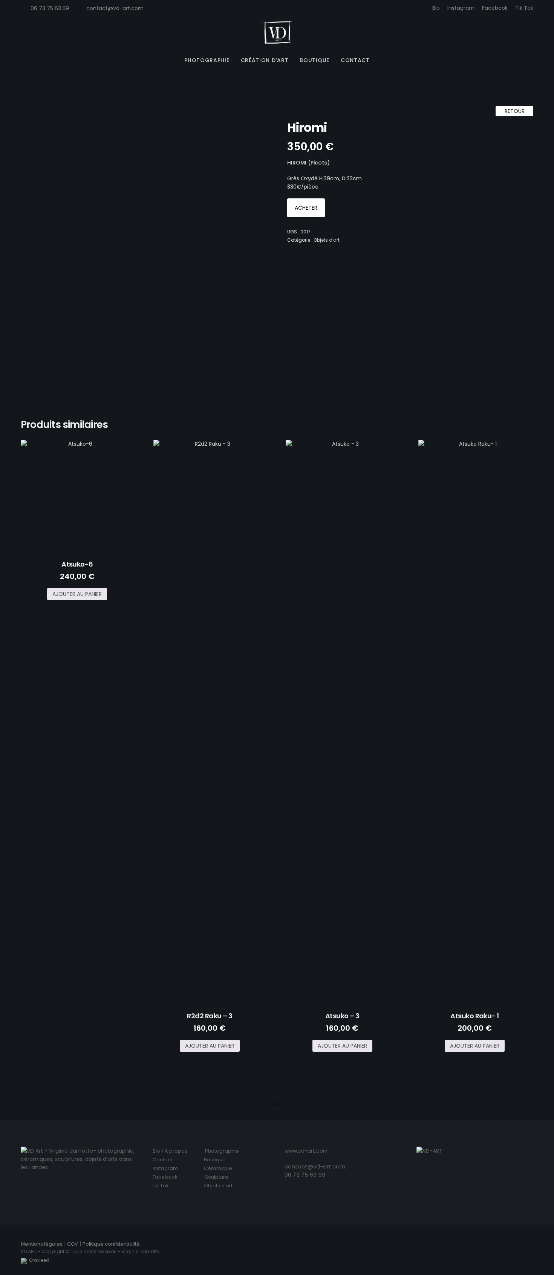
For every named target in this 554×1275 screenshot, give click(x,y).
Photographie (222, 1151)
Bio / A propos (170, 1151)
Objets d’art (218, 1185)
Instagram (460, 8)
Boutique (215, 1159)
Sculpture (216, 1177)
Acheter (306, 208)
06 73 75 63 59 (305, 1175)
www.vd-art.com (307, 1151)
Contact (162, 1159)
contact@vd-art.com (115, 8)
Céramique (218, 1168)
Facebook (495, 8)
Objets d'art (327, 240)
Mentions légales (42, 1244)
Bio (436, 8)
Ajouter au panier (77, 594)
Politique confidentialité (111, 1244)
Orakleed (38, 1260)
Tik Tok (524, 8)
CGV (72, 1244)
